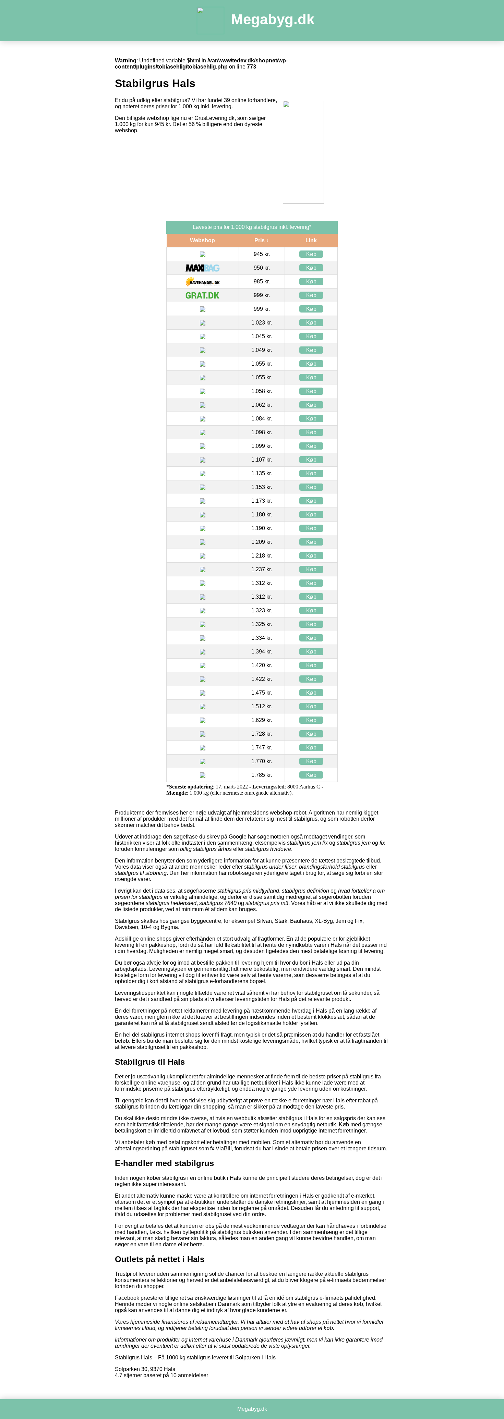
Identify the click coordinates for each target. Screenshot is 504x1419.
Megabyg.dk (272, 19)
